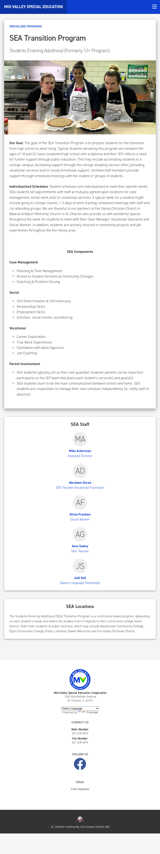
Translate (92, 712)
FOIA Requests (80, 789)
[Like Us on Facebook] (80, 764)
